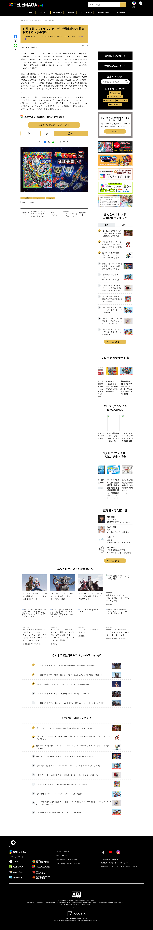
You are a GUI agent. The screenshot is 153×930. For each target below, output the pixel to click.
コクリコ (99, 498)
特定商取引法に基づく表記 (110, 866)
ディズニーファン (62, 855)
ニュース (30, 12)
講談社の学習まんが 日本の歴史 (66, 859)
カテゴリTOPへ (54, 213)
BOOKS (71, 12)
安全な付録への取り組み (129, 866)
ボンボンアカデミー (63, 851)
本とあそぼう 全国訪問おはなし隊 (68, 863)
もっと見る (115, 342)
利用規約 (115, 859)
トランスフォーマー (116, 97)
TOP (21, 20)
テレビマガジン (116, 104)
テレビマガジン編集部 (28, 47)
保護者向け (32, 202)
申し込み (115, 131)
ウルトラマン (86, 12)
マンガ (42, 12)
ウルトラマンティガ (39, 198)
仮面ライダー (103, 12)
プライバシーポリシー (122, 863)
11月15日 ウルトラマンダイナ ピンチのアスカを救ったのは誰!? (38, 213)
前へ (30, 133)
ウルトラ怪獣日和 (48, 20)
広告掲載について (107, 863)
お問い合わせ (105, 859)
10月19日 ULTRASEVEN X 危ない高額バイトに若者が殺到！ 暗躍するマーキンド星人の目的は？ (70, 213)
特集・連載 (57, 12)
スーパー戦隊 (120, 12)
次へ (71, 133)
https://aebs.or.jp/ (76, 907)
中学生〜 (24, 202)
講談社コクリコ (128, 496)
